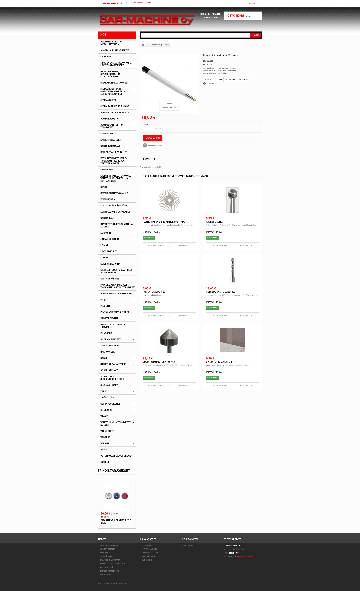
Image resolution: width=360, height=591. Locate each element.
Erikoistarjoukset (114, 471)
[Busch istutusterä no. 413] (169, 340)
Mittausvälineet (110, 279)
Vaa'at (104, 416)
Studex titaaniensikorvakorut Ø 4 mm (116, 520)
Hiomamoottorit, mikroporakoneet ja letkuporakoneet (113, 91)
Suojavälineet (109, 385)
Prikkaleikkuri (109, 318)
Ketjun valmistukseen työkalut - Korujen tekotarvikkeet (113, 161)
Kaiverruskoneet (110, 140)
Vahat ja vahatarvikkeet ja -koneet (117, 423)
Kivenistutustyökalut (114, 193)
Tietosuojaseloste (109, 571)
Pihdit (104, 300)
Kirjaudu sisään (210, 14)
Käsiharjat (107, 218)
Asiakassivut (212, 17)
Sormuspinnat (109, 370)
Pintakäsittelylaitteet (114, 312)
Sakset (104, 358)
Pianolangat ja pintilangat (117, 293)
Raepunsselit (108, 352)
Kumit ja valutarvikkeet (115, 212)
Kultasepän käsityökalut (116, 205)
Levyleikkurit (108, 251)
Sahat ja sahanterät (113, 364)
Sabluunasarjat (110, 345)
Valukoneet (107, 431)
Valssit (104, 443)
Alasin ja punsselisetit (114, 50)
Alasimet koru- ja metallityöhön (111, 43)
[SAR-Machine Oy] (147, 20)
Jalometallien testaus (114, 112)
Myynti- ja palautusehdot (113, 564)
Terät (104, 391)
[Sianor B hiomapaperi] (232, 340)
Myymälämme (106, 556)
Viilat (103, 449)
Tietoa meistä (106, 567)
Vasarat (105, 437)
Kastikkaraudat (110, 146)
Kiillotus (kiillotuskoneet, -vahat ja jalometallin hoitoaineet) (117, 178)
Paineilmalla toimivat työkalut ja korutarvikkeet (118, 286)
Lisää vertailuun (183, 246)
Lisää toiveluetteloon (156, 246)
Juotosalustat (110, 119)
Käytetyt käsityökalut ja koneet (116, 225)
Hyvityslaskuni (149, 549)
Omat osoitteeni (150, 553)
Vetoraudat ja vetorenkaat (117, 456)
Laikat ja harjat (110, 239)
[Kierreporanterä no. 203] (232, 270)
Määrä (145, 125)
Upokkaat (106, 410)
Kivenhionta (107, 199)
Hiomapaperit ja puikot (114, 106)
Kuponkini (147, 560)
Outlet (104, 462)
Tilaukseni (147, 545)
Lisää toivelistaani (156, 146)
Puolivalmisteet (110, 339)
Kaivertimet (107, 133)
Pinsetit (105, 306)
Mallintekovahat (111, 264)
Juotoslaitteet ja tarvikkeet (111, 126)
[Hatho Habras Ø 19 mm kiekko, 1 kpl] (169, 200)
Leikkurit (105, 233)
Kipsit (103, 187)
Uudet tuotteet (107, 549)
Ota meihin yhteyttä (110, 3)
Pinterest (244, 79)
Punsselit (106, 333)
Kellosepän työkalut (113, 152)
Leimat (104, 245)
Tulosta (210, 84)
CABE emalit (107, 56)
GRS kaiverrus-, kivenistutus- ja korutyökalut (110, 74)
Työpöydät (107, 397)
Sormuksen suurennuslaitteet (112, 377)
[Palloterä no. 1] (232, 200)
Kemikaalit (106, 169)
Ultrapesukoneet (111, 404)
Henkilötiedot (149, 556)
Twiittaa (210, 79)
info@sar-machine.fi (245, 557)
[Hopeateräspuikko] (169, 270)
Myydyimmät (106, 553)
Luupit (104, 257)
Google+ (231, 79)
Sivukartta (105, 575)
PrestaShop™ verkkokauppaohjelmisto (115, 583)
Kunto (205, 65)
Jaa (220, 79)
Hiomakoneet (108, 100)
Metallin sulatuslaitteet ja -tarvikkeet (116, 271)
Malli (205, 61)
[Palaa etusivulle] (142, 44)
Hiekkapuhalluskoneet (114, 83)
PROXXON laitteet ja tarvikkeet (113, 325)
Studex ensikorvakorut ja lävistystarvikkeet (116, 64)
